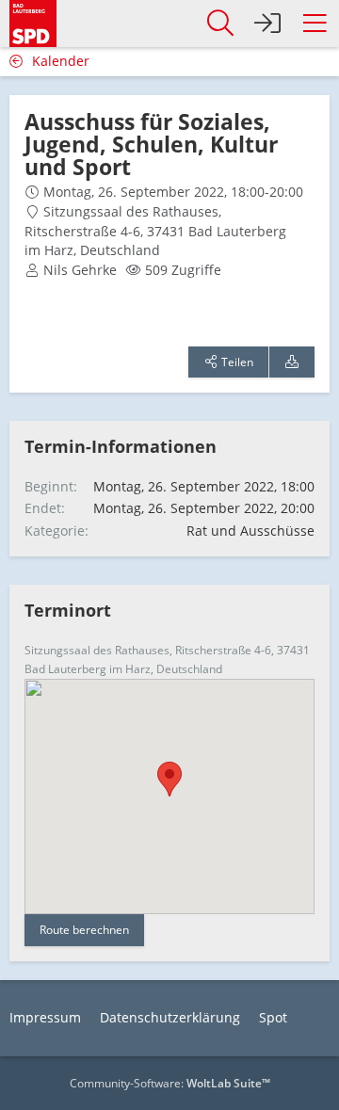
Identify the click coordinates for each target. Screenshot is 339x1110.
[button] (314, 23)
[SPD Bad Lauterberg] (33, 21)
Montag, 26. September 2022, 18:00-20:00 (173, 192)
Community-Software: (170, 1083)
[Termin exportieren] (292, 362)
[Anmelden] (267, 23)
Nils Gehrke (80, 270)
